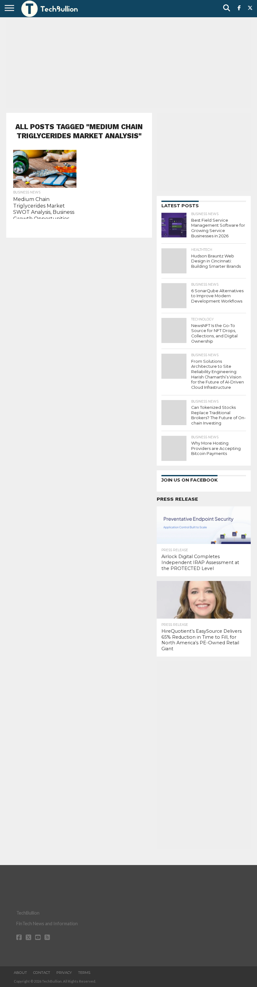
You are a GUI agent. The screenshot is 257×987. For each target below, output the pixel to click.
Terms (84, 972)
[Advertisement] (128, 64)
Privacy (64, 972)
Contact (41, 972)
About (20, 972)
